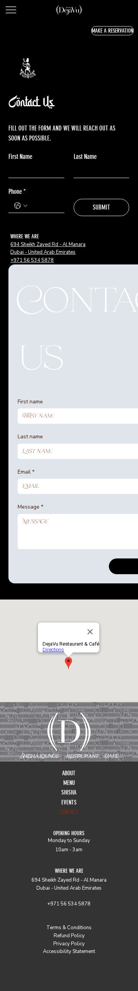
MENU (69, 782)
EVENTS (69, 802)
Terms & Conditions (69, 927)
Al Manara (73, 244)
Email (26, 472)
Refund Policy (69, 935)
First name (30, 401)
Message (30, 506)
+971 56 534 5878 (32, 260)
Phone (17, 191)
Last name (30, 436)
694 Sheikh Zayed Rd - (36, 244)
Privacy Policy (69, 943)
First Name (20, 156)
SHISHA (68, 792)
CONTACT (69, 812)
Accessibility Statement (69, 951)
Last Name (85, 156)
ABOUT (69, 773)
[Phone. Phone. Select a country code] (20, 205)
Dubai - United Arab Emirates (43, 252)
